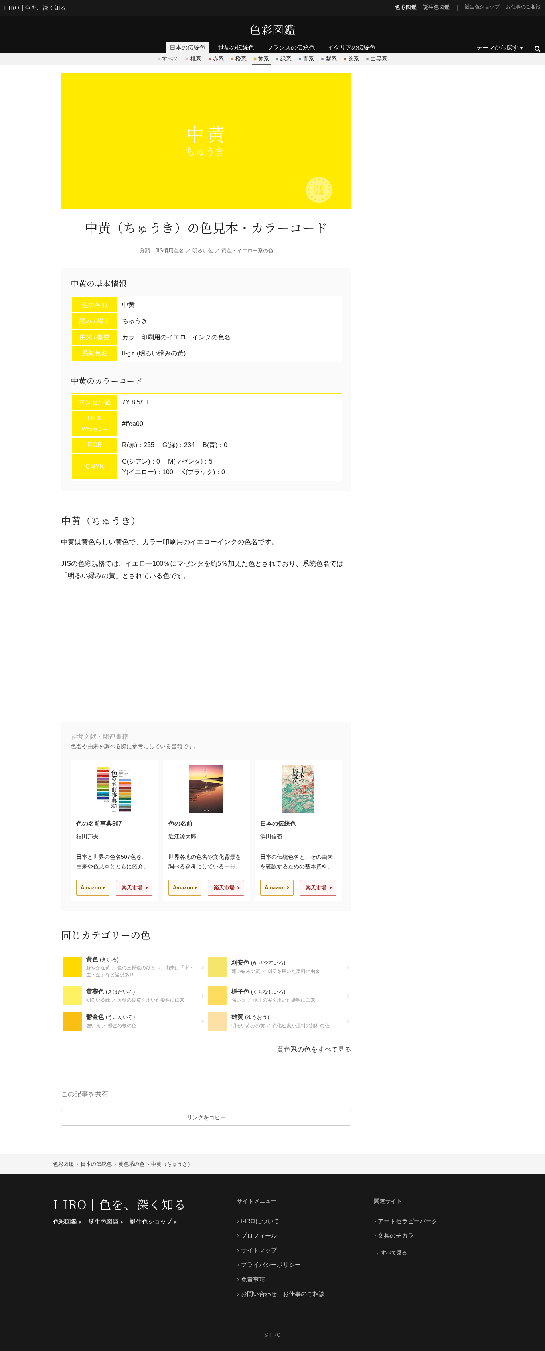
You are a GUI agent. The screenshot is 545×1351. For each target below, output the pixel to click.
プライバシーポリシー (271, 1264)
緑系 (286, 58)
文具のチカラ (396, 1235)
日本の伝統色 (278, 823)
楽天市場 (132, 888)
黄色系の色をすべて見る (314, 1049)
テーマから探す (497, 47)
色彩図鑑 (272, 29)
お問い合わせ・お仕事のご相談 (283, 1293)
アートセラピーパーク (408, 1221)
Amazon (91, 888)
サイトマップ (259, 1250)
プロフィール (259, 1235)
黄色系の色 (131, 1164)
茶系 (353, 58)
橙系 (241, 58)
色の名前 (180, 823)
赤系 (218, 58)
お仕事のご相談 (523, 7)
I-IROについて (260, 1221)
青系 (308, 58)
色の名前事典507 (99, 823)
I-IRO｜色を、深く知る (35, 8)
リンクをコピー (206, 1117)
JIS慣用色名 (169, 251)
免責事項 (253, 1279)
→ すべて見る (390, 1253)
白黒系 (379, 58)
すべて (170, 58)
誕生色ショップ (482, 7)
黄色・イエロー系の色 (247, 251)
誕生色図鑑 (436, 7)
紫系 (331, 58)
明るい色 (202, 251)
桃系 (195, 58)
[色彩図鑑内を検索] (537, 48)
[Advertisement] (206, 650)
